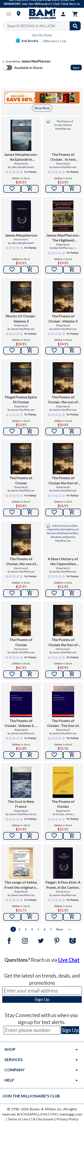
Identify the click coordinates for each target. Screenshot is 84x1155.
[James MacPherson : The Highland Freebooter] (63, 216)
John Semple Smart (22, 167)
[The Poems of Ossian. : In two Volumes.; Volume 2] (63, 135)
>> (70, 929)
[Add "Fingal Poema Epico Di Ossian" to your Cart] (30, 431)
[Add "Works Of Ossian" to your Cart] (30, 350)
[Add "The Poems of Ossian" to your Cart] (72, 350)
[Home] (42, 14)
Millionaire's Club (54, 41)
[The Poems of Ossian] (20, 458)
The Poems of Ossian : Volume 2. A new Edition (21, 723)
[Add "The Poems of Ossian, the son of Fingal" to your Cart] (72, 431)
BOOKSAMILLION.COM (37, 1114)
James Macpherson (21, 235)
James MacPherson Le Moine (22, 816)
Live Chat (69, 960)
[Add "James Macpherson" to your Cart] (30, 189)
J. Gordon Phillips (65, 249)
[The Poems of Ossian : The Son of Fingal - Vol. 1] (63, 701)
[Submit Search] (75, 25)
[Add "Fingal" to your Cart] (72, 917)
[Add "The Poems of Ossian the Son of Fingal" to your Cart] (72, 512)
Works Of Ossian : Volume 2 (21, 318)
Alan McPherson (63, 248)
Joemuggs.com (70, 1114)
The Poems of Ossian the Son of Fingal (63, 480)
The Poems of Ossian (20, 480)
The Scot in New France (21, 803)
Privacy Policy (67, 1119)
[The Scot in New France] (20, 782)
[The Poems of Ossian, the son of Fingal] (63, 378)
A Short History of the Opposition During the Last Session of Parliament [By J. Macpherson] (63, 561)
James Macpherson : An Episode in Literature (21, 157)
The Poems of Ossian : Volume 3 (63, 318)
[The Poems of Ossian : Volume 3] (63, 297)
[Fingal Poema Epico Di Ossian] (20, 378)
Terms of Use (18, 1119)
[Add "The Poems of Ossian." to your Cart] (72, 189)
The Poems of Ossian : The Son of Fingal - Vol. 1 (63, 723)
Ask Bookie (30, 41)
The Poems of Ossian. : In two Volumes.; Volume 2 (63, 157)
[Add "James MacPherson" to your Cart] (72, 269)
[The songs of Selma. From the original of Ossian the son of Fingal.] (21, 863)
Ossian (60, 814)
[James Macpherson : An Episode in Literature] (20, 135)
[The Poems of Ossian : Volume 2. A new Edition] (21, 701)
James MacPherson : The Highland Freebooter (63, 238)
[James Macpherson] (21, 216)
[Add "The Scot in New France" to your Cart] (30, 836)
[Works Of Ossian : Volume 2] (20, 297)
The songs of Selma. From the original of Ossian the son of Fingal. (21, 885)
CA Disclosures (42, 1119)
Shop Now (42, 108)
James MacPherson (64, 167)
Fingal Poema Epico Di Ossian (21, 399)
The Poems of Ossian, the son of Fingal (63, 400)
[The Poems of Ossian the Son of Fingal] (63, 458)
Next (59, 929)
